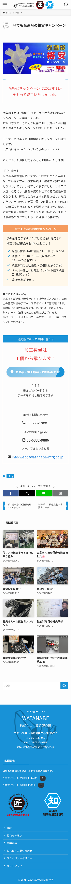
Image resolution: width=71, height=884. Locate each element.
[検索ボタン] (66, 4)
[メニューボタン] (4, 4)
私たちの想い (14, 835)
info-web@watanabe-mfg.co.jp (38, 456)
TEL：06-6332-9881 (35, 738)
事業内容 (12, 843)
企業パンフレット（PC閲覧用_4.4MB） (20, 778)
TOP (9, 828)
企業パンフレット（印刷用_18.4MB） (20, 784)
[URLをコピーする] (60, 493)
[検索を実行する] (64, 685)
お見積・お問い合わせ (19, 851)
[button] (11, 493)
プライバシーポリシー (19, 858)
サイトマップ (14, 866)
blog (10, 476)
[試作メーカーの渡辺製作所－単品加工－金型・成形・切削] (22, 4)
